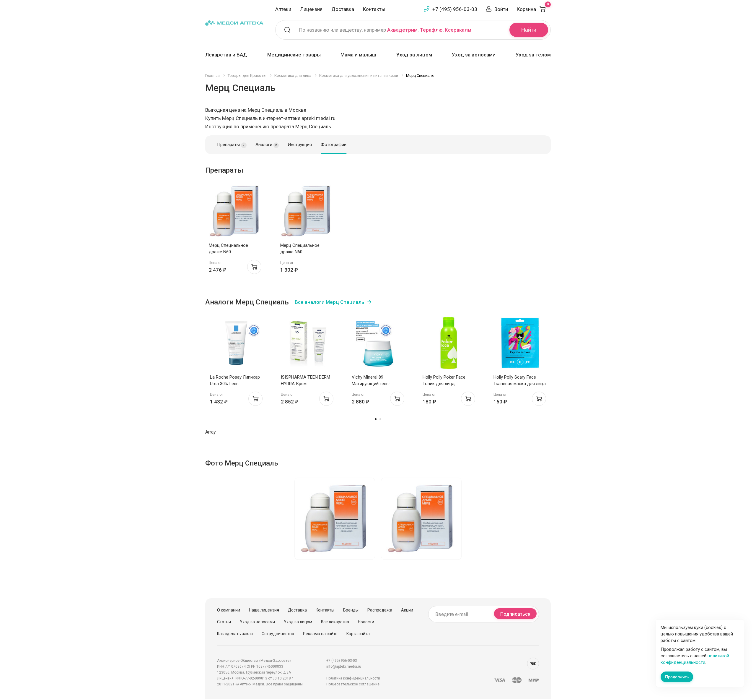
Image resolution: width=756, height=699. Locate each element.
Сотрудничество (278, 633)
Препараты (231, 144)
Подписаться (515, 614)
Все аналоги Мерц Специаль (329, 302)
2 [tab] (380, 419)
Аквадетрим (402, 30)
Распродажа (379, 610)
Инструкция (300, 144)
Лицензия (311, 9)
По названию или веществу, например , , (385, 30)
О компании (228, 610)
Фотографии (333, 144)
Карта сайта (358, 633)
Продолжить (677, 676)
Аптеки (283, 9)
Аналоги (266, 144)
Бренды (351, 610)
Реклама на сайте (320, 633)
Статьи (224, 621)
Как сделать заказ (235, 633)
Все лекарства (335, 621)
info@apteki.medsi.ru (343, 666)
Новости (366, 621)
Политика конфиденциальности (353, 678)
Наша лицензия (264, 610)
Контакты (374, 9)
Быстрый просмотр (235, 213)
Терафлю (431, 30)
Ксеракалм (458, 30)
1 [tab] (376, 419)
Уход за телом (533, 55)
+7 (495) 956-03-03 (454, 9)
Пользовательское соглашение (352, 684)
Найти (528, 30)
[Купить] (254, 267)
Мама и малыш (358, 55)
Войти (501, 9)
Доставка (342, 9)
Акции (407, 610)
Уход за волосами (474, 55)
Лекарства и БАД (226, 55)
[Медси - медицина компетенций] (234, 23)
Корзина (533, 9)
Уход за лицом (414, 55)
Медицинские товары (294, 55)
